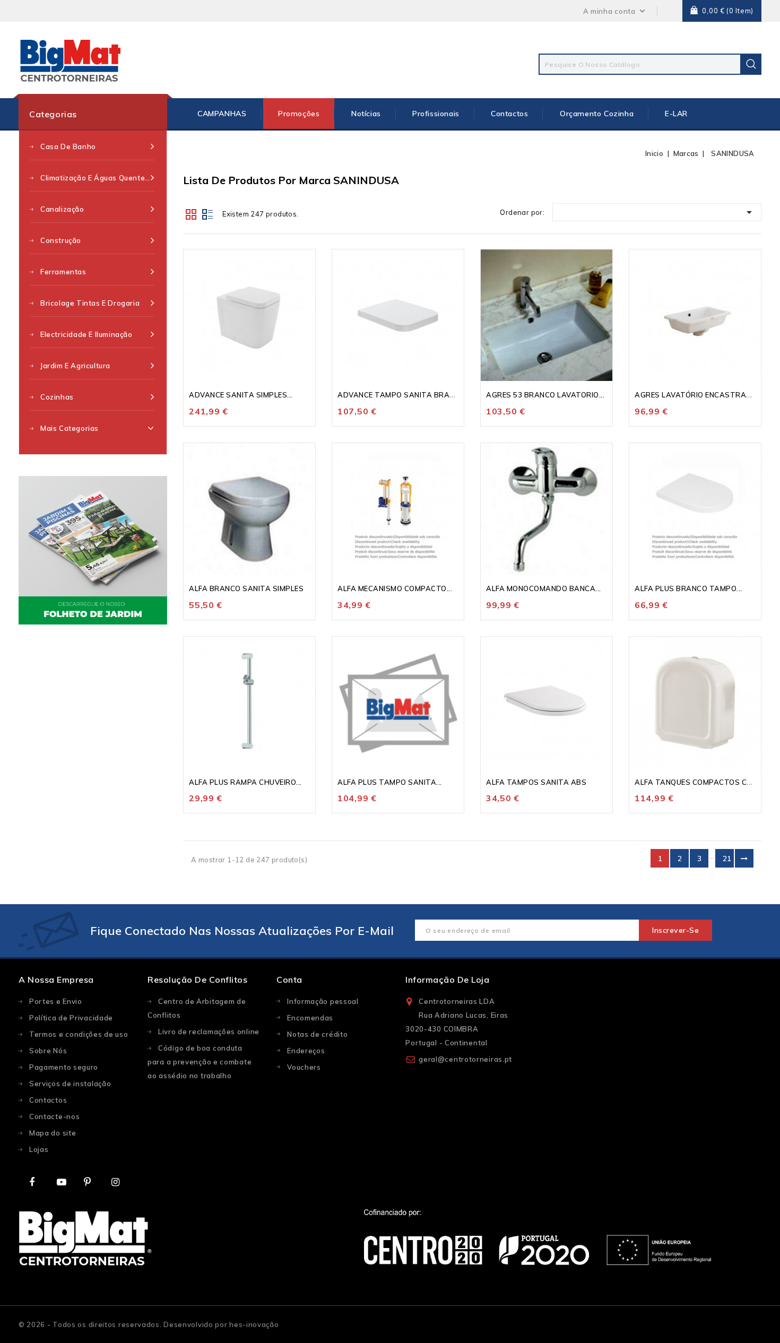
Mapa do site (52, 1133)
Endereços (306, 1050)
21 (727, 858)
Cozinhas (57, 397)
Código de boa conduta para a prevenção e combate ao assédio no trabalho (200, 1062)
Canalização (62, 209)
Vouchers (304, 1067)
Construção (60, 240)
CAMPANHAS (221, 113)
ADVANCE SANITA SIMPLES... (241, 395)
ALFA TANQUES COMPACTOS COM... (699, 782)
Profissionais (436, 113)
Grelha (191, 213)
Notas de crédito (317, 1034)
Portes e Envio (55, 1001)
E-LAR (676, 113)
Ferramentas (63, 271)
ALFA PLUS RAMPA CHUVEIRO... (245, 782)
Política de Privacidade (71, 1017)
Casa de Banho (68, 146)
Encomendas (310, 1017)
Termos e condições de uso (78, 1034)
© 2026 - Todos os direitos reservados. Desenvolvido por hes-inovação (149, 1324)
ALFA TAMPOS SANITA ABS (536, 782)
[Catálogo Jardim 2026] (93, 550)
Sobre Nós (48, 1050)
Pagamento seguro (63, 1067)
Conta (289, 979)
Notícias (366, 113)
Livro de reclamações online (208, 1031)
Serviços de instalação (70, 1083)
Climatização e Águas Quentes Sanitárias (97, 178)
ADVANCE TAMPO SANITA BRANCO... (404, 395)
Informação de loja (447, 979)
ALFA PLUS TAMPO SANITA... (389, 782)
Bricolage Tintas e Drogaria (90, 303)
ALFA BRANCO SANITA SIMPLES (246, 588)
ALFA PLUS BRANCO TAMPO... (688, 588)
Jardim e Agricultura (75, 365)
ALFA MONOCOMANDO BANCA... (543, 588)
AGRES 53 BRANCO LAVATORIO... (545, 395)
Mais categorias (69, 428)
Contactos (509, 113)
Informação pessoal (323, 1001)
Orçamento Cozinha (597, 113)
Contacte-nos (54, 1116)
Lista (207, 213)
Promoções (298, 113)
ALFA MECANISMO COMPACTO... (394, 588)
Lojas (39, 1149)
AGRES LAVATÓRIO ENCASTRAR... (696, 395)
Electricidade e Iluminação (86, 334)
